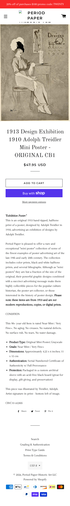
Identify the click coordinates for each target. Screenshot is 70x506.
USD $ (33, 465)
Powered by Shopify (35, 479)
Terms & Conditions (35, 455)
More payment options (34, 201)
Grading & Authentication (35, 444)
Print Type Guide (35, 450)
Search (35, 439)
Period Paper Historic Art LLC (39, 474)
